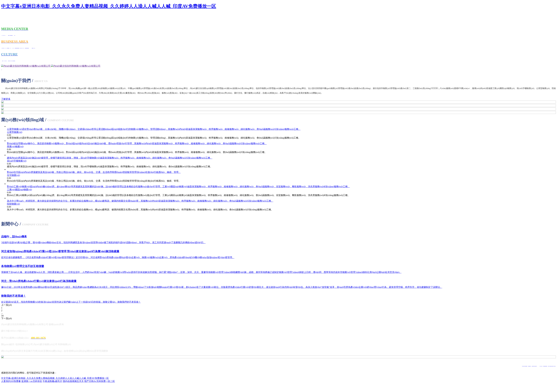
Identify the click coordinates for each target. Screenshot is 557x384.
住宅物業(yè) (13, 175)
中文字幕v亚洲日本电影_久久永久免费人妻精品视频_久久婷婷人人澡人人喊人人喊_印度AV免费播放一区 (108, 6)
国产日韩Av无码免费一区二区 (99, 381)
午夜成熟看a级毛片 (52, 381)
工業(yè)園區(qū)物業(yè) (19, 189)
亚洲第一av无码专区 (31, 381)
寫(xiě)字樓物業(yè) (16, 161)
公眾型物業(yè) (14, 132)
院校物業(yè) (13, 204)
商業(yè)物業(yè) (15, 146)
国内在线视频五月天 (73, 381)
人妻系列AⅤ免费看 (11, 381)
